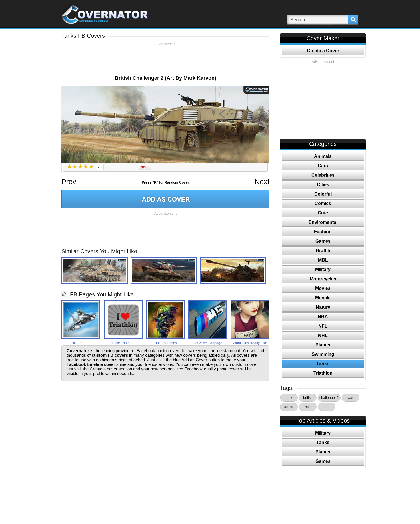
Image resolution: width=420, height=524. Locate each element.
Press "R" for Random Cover (165, 182)
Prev (68, 182)
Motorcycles (323, 278)
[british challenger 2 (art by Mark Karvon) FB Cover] (165, 199)
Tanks (322, 363)
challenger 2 (329, 398)
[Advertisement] (165, 59)
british (308, 398)
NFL (322, 326)
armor (288, 407)
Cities (323, 184)
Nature (323, 307)
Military (323, 269)
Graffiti (323, 250)
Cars (323, 165)
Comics (323, 203)
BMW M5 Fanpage (207, 343)
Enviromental (323, 222)
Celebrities (323, 175)
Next (262, 182)
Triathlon (323, 373)
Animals (323, 156)
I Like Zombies (165, 343)
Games (323, 241)
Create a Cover (323, 50)
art (327, 407)
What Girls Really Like (250, 343)
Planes (322, 344)
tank (289, 398)
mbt (308, 407)
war (350, 398)
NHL (323, 335)
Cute (323, 212)
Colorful (323, 194)
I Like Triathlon (123, 343)
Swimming (323, 354)
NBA (323, 316)
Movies (323, 288)
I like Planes (80, 343)
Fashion (323, 231)
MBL (323, 260)
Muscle (323, 297)
